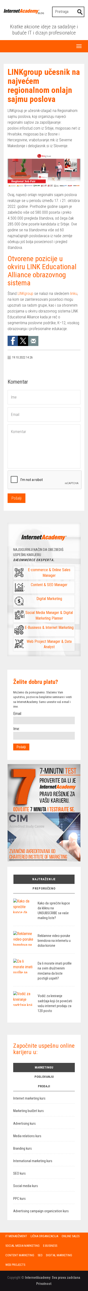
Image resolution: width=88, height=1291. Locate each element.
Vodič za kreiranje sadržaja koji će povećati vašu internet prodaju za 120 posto (55, 1003)
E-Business (50, 1245)
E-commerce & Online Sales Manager (49, 573)
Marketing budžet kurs (28, 1111)
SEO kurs (19, 1173)
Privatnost (43, 1284)
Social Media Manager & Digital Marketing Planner (49, 615)
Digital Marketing (49, 598)
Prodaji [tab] (44, 1086)
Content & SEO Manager (49, 584)
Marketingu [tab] (44, 1067)
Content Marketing (19, 1255)
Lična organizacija (44, 1236)
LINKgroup (25, 293)
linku (73, 293)
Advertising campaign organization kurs (41, 1211)
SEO (40, 1255)
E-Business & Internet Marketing (49, 627)
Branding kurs (22, 1148)
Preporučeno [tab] (44, 888)
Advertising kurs (24, 1124)
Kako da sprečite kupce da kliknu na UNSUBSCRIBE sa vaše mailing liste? (54, 910)
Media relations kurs (27, 1136)
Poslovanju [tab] (44, 1077)
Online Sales (70, 1236)
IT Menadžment (16, 1236)
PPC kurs (19, 1199)
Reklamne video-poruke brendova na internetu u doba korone (54, 941)
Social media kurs (25, 1186)
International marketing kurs (32, 1161)
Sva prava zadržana (66, 1278)
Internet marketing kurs (29, 1098)
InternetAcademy (37, 1278)
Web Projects (15, 1265)
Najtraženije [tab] (44, 879)
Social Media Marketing (22, 1245)
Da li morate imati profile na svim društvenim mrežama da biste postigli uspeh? (55, 970)
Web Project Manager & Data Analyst (49, 644)
